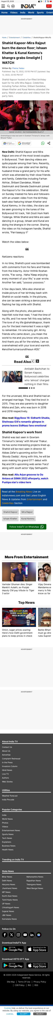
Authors (5, 778)
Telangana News (33, 884)
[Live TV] (49, 6)
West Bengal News (34, 888)
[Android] (42, 1)
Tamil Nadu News (10, 900)
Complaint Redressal (11, 758)
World (31, 12)
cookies (9, 1014)
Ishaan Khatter (10, 518)
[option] (26, 376)
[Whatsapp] (42, 143)
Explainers (6, 842)
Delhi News (7, 880)
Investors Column (9, 766)
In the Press (7, 762)
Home (4, 12)
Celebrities (27, 37)
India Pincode (8, 799)
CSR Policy (19, 985)
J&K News (6, 915)
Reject (39, 1014)
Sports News (7, 834)
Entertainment (14, 37)
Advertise (6, 755)
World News (7, 819)
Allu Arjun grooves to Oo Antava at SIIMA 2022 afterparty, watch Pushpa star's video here (25, 478)
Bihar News (7, 877)
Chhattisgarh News (10, 907)
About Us (6, 751)
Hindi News (7, 770)
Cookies (7, 1008)
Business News (8, 846)
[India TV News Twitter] (48, 1)
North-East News (9, 896)
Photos (5, 823)
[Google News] (9, 143)
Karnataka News (9, 919)
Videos (14, 12)
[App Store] (37, 949)
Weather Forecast (10, 796)
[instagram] (18, 935)
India (22, 12)
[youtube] (25, 935)
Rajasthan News (33, 880)
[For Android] (13, 965)
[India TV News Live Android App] (13, 949)
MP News (6, 892)
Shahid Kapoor (10, 512)
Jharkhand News (9, 888)
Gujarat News (8, 911)
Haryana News (8, 884)
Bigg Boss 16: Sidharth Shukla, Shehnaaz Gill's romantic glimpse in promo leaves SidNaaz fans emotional (26, 421)
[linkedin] (32, 935)
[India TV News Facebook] (45, 1)
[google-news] (38, 935)
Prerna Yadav (18, 68)
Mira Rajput (27, 512)
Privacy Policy (40, 982)
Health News (7, 849)
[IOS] (39, 1)
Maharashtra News (34, 877)
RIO (29, 985)
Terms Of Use (24, 982)
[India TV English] (28, 6)
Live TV (5, 774)
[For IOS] (37, 965)
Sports (40, 12)
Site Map (11, 982)
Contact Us (7, 747)
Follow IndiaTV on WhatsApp (24, 526)
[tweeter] (11, 935)
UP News (6, 903)
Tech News (7, 838)
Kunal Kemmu (27, 518)
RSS (36, 985)
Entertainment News (11, 830)
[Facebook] (4, 935)
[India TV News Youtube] (51, 1)
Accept (23, 1014)
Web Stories (7, 781)
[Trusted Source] (24, 143)
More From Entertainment (26, 557)
